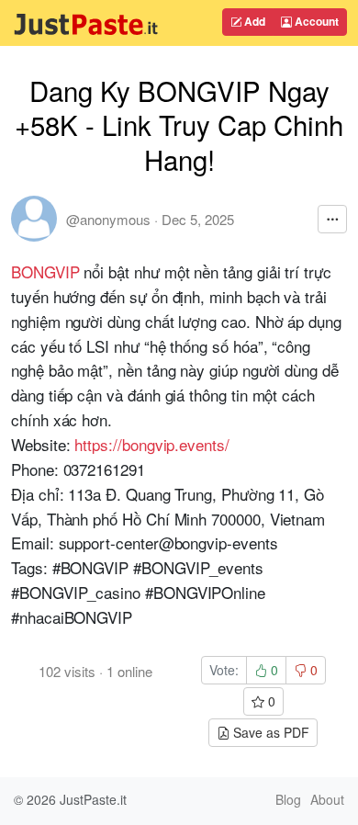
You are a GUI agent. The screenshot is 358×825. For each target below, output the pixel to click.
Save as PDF (269, 732)
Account (315, 21)
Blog (288, 799)
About (327, 799)
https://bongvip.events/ (151, 444)
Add (253, 21)
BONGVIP (45, 271)
